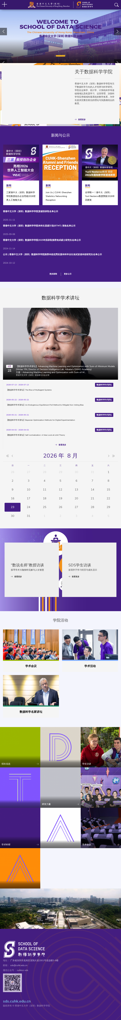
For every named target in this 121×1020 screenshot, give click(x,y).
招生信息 (6, 763)
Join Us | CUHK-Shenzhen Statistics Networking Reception (59, 196)
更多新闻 (53, 274)
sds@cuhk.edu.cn (18, 965)
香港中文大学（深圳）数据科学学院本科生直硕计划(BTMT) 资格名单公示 (39, 225)
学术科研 (6, 844)
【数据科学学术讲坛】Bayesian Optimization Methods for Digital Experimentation (40, 420)
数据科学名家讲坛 (31, 711)
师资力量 (46, 804)
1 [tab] (60, 56)
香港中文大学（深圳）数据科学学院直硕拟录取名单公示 (30, 211)
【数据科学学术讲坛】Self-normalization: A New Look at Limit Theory (35, 435)
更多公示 (68, 274)
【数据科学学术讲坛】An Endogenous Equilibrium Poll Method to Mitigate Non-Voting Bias (45, 405)
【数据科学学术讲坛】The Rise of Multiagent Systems (29, 390)
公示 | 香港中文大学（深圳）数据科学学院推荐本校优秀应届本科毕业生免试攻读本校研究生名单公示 (52, 254)
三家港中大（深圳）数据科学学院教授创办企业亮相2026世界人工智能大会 (21, 196)
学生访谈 (86, 763)
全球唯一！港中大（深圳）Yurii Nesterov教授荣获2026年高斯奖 (100, 196)
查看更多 (82, 119)
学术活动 (90, 666)
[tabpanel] (60, 31)
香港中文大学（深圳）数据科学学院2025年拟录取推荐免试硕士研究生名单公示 (42, 240)
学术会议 (31, 666)
